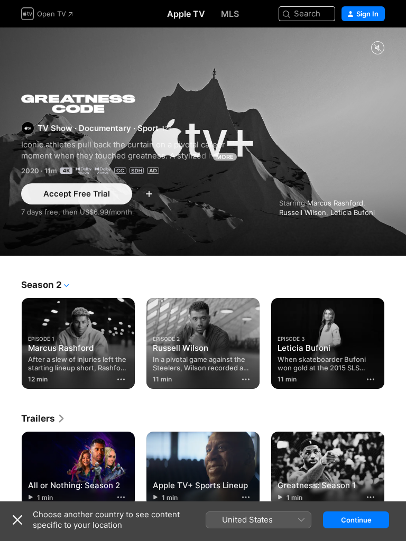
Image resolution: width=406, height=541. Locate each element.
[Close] (17, 520)
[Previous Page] (10, 341)
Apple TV (186, 13)
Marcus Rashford (335, 203)
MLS (230, 13)
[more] (121, 379)
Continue (356, 520)
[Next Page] (395, 341)
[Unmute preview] (377, 48)
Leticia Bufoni (352, 212)
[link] (43, 418)
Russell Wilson (302, 212)
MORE (225, 157)
